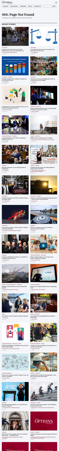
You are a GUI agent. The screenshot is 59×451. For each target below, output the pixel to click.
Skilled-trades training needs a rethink (41, 138)
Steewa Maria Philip (7, 436)
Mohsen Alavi (34, 200)
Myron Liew (34, 377)
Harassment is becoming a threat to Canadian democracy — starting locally (14, 434)
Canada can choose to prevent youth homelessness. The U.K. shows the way (13, 50)
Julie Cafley (5, 109)
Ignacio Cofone (6, 377)
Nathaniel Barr (35, 139)
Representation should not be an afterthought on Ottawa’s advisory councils (43, 109)
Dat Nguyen (5, 317)
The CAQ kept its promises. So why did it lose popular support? (14, 405)
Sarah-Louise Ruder (36, 348)
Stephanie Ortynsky (14, 289)
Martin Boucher (35, 407)
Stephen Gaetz (6, 52)
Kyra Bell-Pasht (6, 200)
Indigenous (37, 6)
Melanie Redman (13, 52)
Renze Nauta (34, 318)
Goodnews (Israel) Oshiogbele (36, 171)
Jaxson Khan (5, 140)
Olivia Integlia (33, 437)
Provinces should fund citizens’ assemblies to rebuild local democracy (15, 257)
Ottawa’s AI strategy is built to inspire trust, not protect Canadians (15, 375)
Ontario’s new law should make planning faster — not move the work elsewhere (43, 198)
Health (30, 6)
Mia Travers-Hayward (36, 259)
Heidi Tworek (4, 437)
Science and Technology (6, 136)
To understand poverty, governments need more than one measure (42, 50)
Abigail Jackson (6, 289)
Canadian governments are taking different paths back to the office (42, 168)
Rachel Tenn (11, 348)
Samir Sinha (16, 348)
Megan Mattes (6, 259)
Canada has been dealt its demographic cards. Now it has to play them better (43, 375)
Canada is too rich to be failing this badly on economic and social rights (42, 79)
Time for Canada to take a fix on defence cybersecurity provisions (41, 228)
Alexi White (34, 81)
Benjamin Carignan (15, 407)
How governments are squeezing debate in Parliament (14, 168)
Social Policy (4, 47)
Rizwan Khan (6, 348)
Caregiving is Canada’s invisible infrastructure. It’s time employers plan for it (15, 107)
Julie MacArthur (50, 407)
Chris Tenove (19, 436)
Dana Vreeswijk (13, 230)
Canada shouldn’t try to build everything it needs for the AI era (14, 138)
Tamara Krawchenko (43, 407)
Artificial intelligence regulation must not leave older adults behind (15, 346)
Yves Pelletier (6, 170)
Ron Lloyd (34, 230)
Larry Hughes (6, 81)
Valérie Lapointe (41, 170)
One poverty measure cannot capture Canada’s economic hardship (15, 228)
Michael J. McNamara (42, 139)
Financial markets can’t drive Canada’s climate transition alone (15, 198)
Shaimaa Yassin (35, 170)
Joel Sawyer (14, 436)
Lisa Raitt (10, 109)
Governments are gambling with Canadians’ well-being (42, 316)
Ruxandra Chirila (43, 436)
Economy (5, 6)
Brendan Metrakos (40, 437)
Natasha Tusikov (35, 289)
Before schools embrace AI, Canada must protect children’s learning (41, 257)
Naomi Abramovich (36, 436)
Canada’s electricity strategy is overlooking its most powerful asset (43, 405)
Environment (14, 6)
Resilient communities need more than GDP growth (14, 287)
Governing (23, 6)
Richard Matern (6, 230)
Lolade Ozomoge (35, 111)
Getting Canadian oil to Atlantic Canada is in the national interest (14, 79)
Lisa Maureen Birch (7, 407)
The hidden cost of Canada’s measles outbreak (15, 316)
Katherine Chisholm (51, 436)
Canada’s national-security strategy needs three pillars (43, 434)
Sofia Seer (19, 230)
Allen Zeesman (35, 52)
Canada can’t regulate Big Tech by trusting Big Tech (43, 287)
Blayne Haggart (42, 289)
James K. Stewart (50, 139)
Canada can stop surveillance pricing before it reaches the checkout (43, 346)
